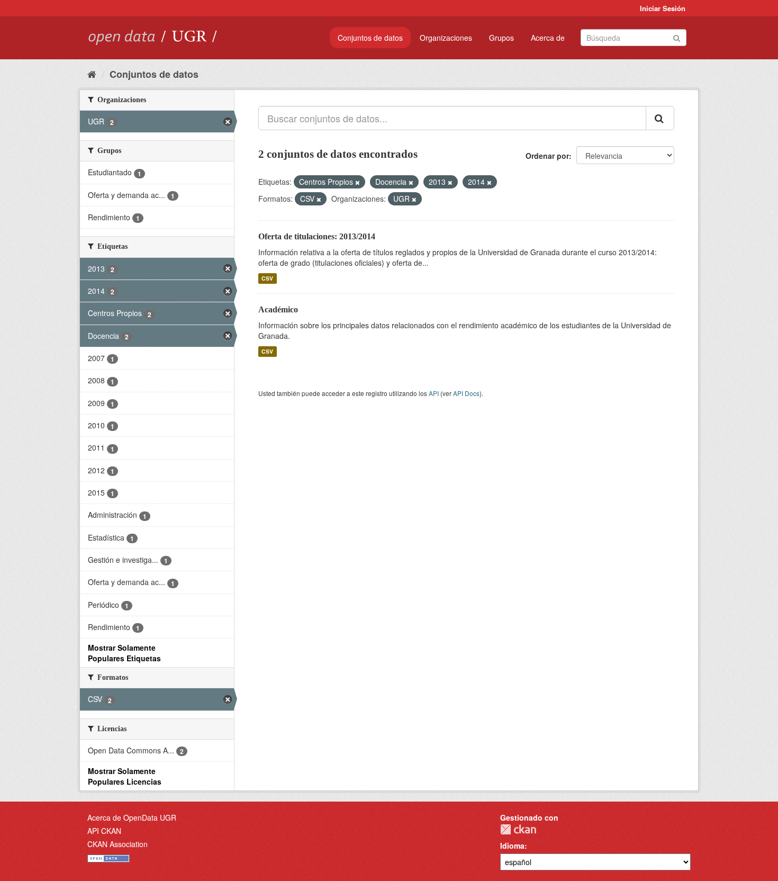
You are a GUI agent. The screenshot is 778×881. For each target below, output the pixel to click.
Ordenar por (547, 155)
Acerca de (548, 37)
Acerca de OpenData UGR (131, 817)
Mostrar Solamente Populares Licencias (124, 776)
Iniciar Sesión (662, 8)
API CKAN (104, 830)
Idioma (512, 845)
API (434, 393)
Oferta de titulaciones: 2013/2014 (316, 236)
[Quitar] (357, 182)
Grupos (501, 37)
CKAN (518, 829)
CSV (267, 278)
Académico (278, 309)
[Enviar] (676, 36)
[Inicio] (91, 73)
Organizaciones (446, 37)
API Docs (466, 393)
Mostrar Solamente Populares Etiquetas (124, 652)
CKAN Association (117, 844)
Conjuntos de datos (370, 37)
